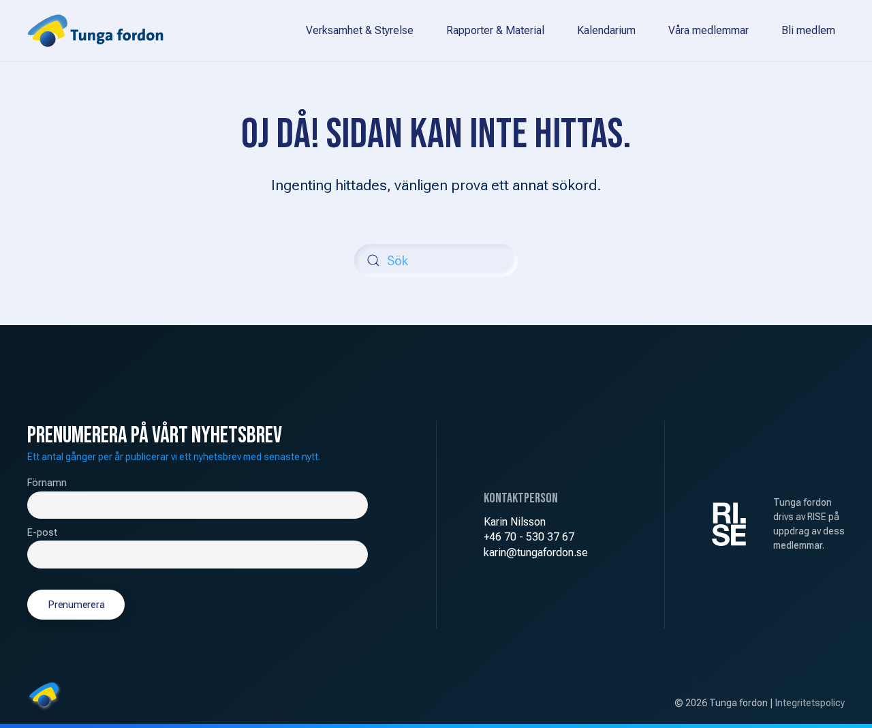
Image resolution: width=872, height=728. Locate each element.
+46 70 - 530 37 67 (529, 536)
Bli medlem (808, 30)
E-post (42, 533)
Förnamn (47, 483)
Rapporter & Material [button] (495, 30)
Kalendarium (606, 30)
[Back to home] (95, 30)
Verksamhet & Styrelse (360, 30)
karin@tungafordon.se (536, 552)
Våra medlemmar (708, 30)
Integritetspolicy (810, 702)
